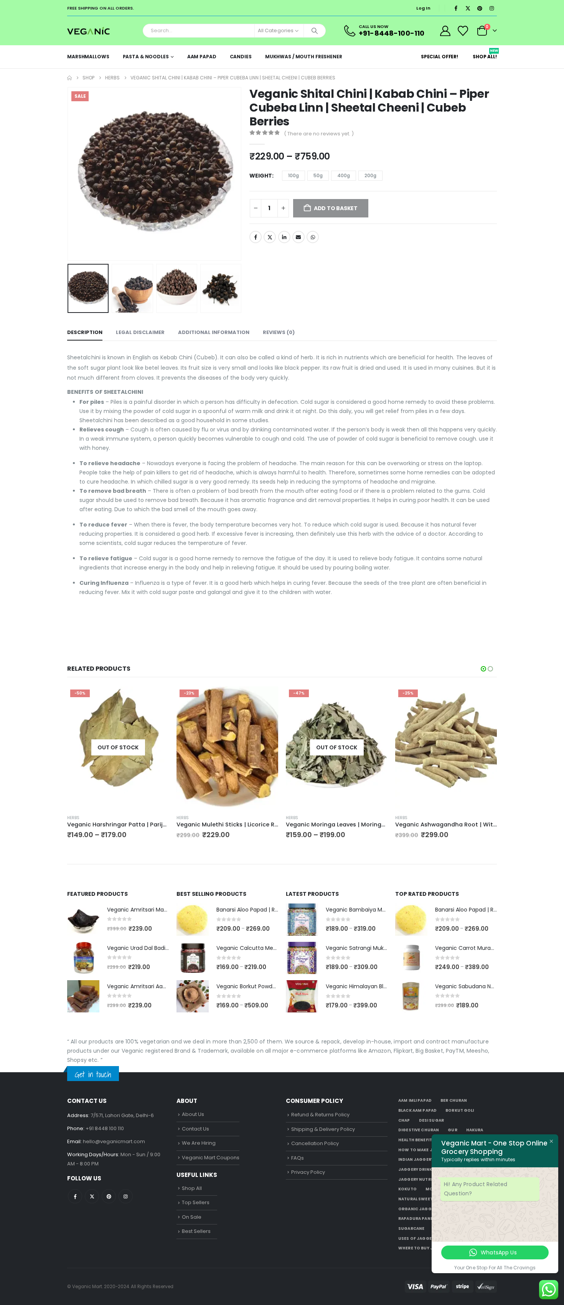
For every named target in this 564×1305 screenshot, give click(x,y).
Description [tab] (84, 332)
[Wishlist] (463, 31)
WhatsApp (313, 237)
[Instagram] (491, 8)
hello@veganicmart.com (114, 1141)
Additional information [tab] (213, 332)
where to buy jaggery (424, 1248)
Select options (156, 699)
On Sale (191, 1217)
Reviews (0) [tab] (279, 332)
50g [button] (318, 175)
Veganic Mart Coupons (210, 1157)
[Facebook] (456, 8)
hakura (474, 1130)
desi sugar (431, 1120)
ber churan (453, 1100)
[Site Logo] (88, 30)
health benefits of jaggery (430, 1140)
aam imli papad (415, 1100)
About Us (193, 1114)
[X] (468, 8)
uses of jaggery (417, 1238)
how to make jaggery (424, 1150)
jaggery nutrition (420, 1179)
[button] (69, 174)
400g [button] (343, 175)
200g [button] (370, 175)
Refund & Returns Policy (320, 1114)
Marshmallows (88, 56)
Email (298, 237)
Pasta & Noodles (146, 56)
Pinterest (109, 1196)
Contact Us (195, 1128)
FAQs (297, 1158)
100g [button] (293, 175)
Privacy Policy (308, 1172)
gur (452, 1130)
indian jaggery (416, 1159)
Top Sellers (195, 1202)
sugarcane (411, 1228)
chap (404, 1120)
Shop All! (485, 54)
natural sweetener (420, 1199)
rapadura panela (417, 1218)
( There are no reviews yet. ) (319, 133)
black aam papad (417, 1110)
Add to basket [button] (265, 699)
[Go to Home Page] (69, 77)
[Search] (314, 30)
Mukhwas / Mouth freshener (303, 56)
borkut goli (459, 1110)
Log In (423, 8)
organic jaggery (418, 1209)
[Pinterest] (480, 8)
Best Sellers (196, 1231)
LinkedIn (284, 237)
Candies (241, 56)
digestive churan (418, 1130)
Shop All (192, 1188)
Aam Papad (201, 56)
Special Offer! (439, 56)
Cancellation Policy (315, 1143)
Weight (260, 175)
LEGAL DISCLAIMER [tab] (140, 332)
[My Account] (445, 31)
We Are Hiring (199, 1143)
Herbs (73, 818)
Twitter (270, 237)
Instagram (126, 1196)
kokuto (407, 1189)
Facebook (255, 237)
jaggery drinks (416, 1169)
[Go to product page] (83, 919)
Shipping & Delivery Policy (323, 1129)
